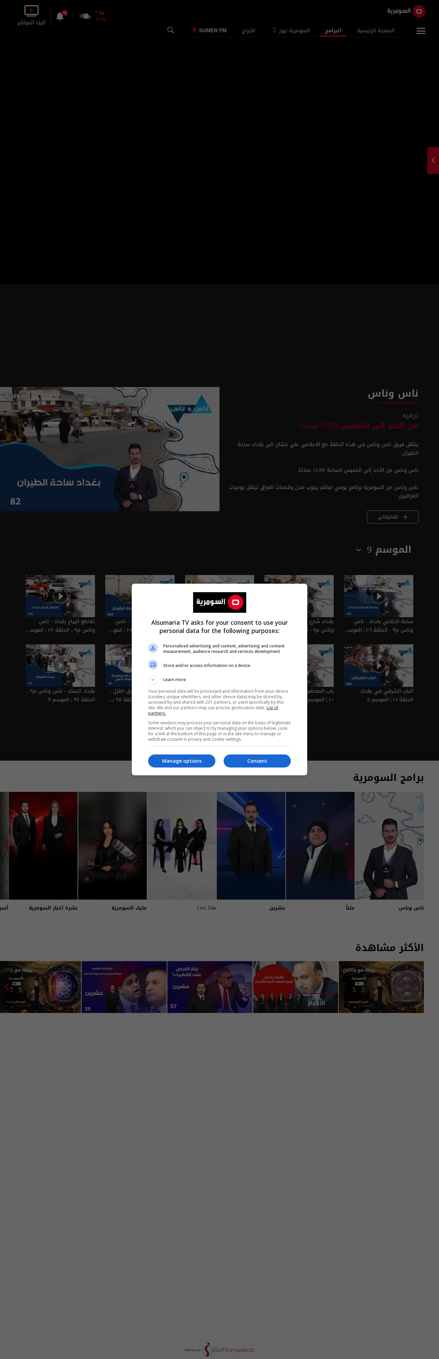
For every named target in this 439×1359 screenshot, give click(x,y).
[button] (219, 679)
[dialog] (219, 679)
